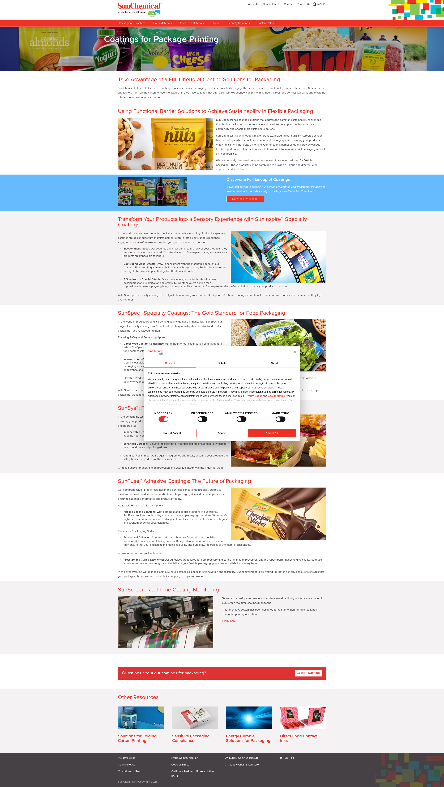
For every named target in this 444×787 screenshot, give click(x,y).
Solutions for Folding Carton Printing (137, 738)
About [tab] (274, 363)
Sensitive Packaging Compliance (191, 738)
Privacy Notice (253, 396)
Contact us (310, 673)
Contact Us (303, 4)
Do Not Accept (172, 432)
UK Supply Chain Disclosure (242, 758)
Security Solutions (239, 23)
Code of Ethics (180, 764)
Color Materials (162, 23)
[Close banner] (295, 352)
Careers (288, 4)
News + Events (271, 4)
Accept (222, 432)
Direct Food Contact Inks (299, 738)
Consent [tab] (170, 363)
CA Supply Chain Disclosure (242, 764)
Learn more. (229, 621)
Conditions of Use (129, 771)
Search (321, 4)
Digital (216, 23)
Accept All (272, 432)
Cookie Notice (126, 764)
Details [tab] (222, 363)
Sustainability (266, 23)
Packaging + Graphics (132, 23)
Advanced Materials (192, 23)
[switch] (202, 419)
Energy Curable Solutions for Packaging (248, 738)
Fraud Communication (184, 758)
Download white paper (245, 199)
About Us (253, 4)
